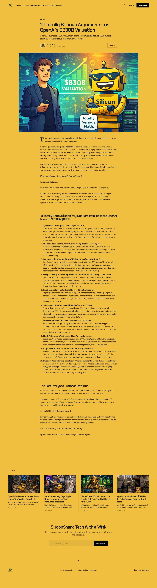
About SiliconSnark (32, 5)
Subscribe (143, 5)
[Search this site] (125, 5)
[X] (78, 560)
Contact (94, 570)
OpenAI (68, 147)
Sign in (131, 5)
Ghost (146, 570)
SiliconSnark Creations (52, 5)
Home (19, 5)
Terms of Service (66, 570)
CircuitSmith (51, 44)
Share (112, 45)
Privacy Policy (82, 570)
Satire (42, 19)
